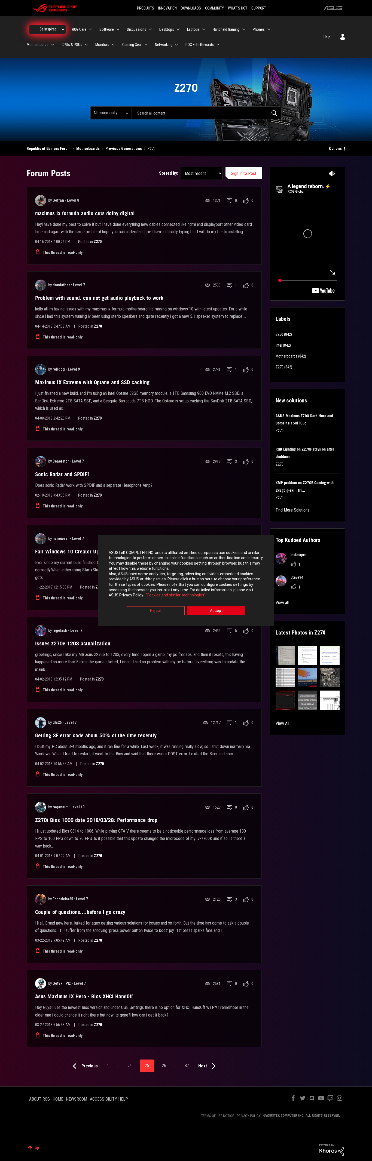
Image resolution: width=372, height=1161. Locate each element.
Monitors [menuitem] (102, 44)
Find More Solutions (292, 510)
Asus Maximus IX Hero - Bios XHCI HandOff (84, 996)
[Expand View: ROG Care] (90, 29)
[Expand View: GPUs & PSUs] (86, 44)
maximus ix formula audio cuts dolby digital (85, 213)
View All (282, 723)
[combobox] (207, 112)
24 (129, 1065)
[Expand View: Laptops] (203, 29)
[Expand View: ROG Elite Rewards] (218, 44)
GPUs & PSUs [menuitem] (72, 44)
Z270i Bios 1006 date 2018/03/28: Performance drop (96, 820)
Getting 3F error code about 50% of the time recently (96, 735)
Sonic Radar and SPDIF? (62, 474)
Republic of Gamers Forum (49, 148)
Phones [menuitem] (259, 29)
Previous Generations (123, 148)
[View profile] (40, 200)
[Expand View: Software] (118, 29)
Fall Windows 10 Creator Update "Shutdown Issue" (92, 551)
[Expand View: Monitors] (113, 44)
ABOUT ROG (39, 1099)
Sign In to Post (243, 173)
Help (327, 37)
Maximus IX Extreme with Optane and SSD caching (92, 382)
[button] (285, 655)
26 (164, 1065)
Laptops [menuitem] (193, 29)
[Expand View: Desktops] (178, 29)
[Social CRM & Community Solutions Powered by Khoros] (331, 1149)
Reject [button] (155, 610)
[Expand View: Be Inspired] (63, 29)
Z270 (98, 241)
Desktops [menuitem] (166, 29)
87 (187, 1065)
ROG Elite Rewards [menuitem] (199, 44)
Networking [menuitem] (163, 44)
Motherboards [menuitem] (37, 44)
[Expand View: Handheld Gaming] (243, 29)
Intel (279, 345)
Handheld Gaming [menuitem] (226, 29)
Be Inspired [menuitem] (48, 29)
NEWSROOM (76, 1099)
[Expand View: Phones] (269, 29)
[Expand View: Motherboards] (52, 44)
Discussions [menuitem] (136, 29)
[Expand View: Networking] (176, 44)
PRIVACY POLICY (249, 1116)
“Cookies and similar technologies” (175, 595)
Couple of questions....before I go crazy (80, 912)
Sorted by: (168, 173)
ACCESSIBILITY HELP (109, 1099)
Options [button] (335, 148)
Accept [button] (216, 610)
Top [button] (36, 1147)
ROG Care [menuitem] (79, 29)
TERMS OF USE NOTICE (217, 1116)
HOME (58, 1099)
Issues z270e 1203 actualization (72, 643)
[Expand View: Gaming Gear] (146, 44)
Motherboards (88, 148)
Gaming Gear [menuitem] (132, 44)
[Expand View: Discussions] (150, 29)
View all (282, 602)
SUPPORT (258, 8)
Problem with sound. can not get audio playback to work (99, 298)
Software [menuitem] (106, 29)
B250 (279, 334)
